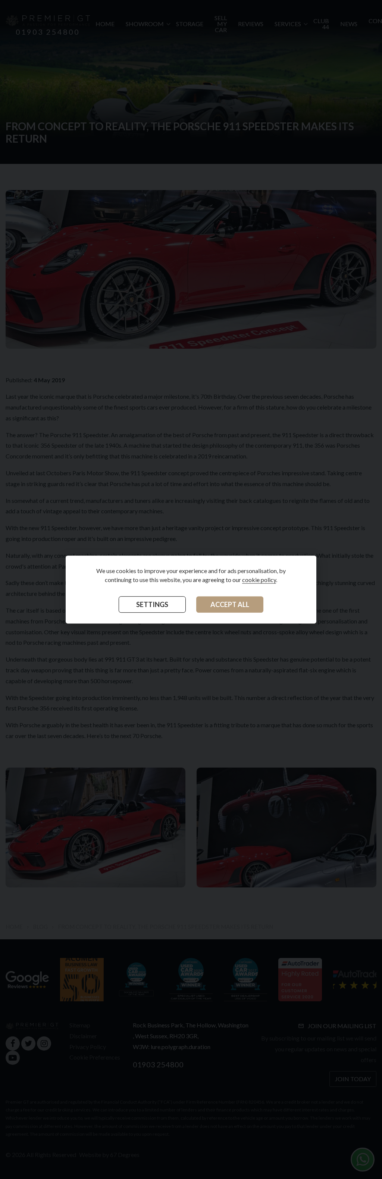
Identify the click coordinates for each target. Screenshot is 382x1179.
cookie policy (259, 579)
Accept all (229, 604)
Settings (152, 604)
